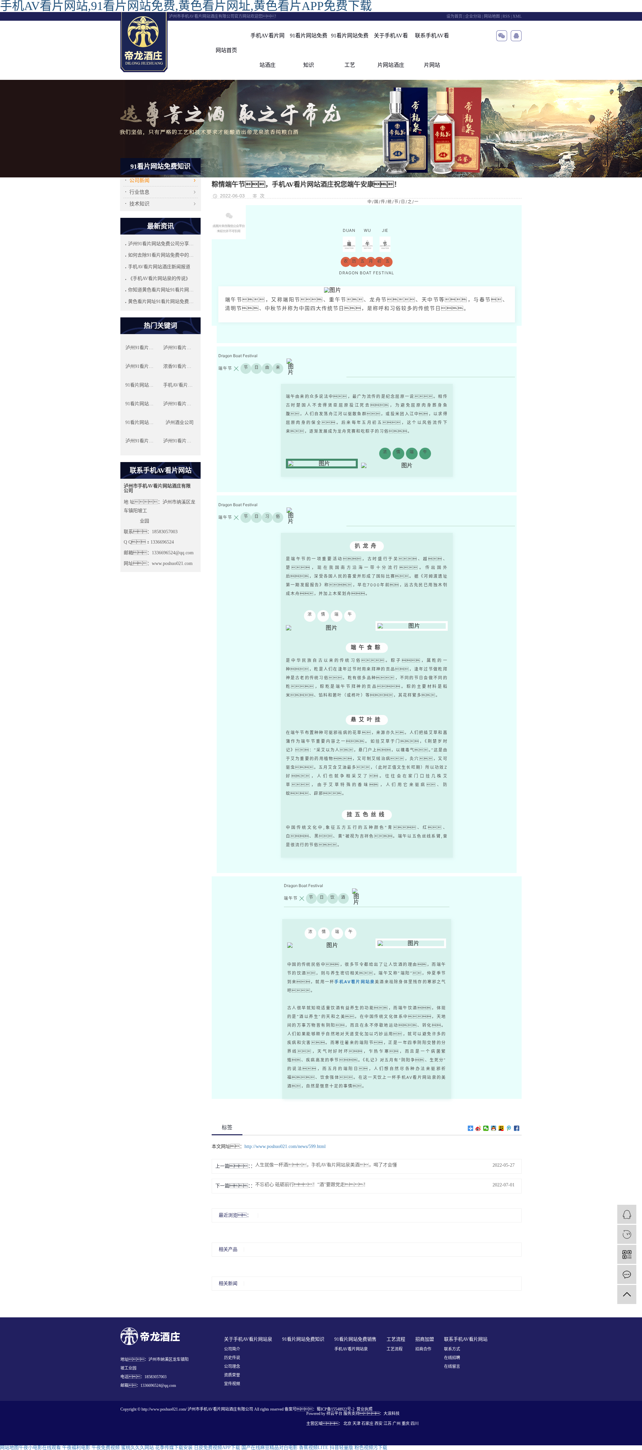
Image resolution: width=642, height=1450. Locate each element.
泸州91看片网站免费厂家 (141, 347)
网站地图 (492, 16)
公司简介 (232, 1349)
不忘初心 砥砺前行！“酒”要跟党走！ (311, 1184)
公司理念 (232, 1366)
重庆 (406, 1423)
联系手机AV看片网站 (432, 50)
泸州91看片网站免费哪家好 (179, 440)
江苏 (388, 1423)
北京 (347, 1423)
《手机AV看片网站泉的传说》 (159, 278)
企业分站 (473, 16)
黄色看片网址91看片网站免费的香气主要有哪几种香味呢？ (162, 301)
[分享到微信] (486, 1128)
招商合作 (423, 1349)
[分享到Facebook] (517, 1128)
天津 (356, 1423)
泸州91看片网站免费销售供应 (179, 347)
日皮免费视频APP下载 (217, 1447)
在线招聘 (452, 1357)
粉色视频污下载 (370, 1447)
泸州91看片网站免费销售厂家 (141, 366)
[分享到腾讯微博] (509, 1128)
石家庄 (367, 1423)
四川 (415, 1423)
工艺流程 (395, 1349)
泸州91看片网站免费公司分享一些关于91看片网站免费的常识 (162, 243)
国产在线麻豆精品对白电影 (269, 1447)
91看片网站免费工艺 (349, 50)
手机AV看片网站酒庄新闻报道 (159, 266)
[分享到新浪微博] (478, 1128)
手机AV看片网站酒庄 (267, 50)
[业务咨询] (626, 1214)
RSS (506, 16)
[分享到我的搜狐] (501, 1128)
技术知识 (139, 203)
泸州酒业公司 (180, 422)
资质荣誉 (232, 1375)
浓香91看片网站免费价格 (179, 366)
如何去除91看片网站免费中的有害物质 (162, 255)
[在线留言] (626, 1274)
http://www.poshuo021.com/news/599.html (285, 1146)
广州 (397, 1423)
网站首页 (226, 50)
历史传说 (232, 1357)
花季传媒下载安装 (174, 1447)
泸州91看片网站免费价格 (179, 403)
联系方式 (452, 1349)
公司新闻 (139, 180)
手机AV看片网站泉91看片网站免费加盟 (179, 385)
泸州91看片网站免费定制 (141, 440)
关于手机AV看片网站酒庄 (391, 50)
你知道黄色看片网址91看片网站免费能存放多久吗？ (162, 289)
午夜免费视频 (106, 1447)
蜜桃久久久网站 (137, 1447)
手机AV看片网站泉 (351, 1349)
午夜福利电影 (76, 1447)
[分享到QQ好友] (494, 1128)
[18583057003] (626, 1234)
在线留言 (452, 1366)
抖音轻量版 (341, 1447)
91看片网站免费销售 (141, 385)
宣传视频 (232, 1384)
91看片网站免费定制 (141, 422)
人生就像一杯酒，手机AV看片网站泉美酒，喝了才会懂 (326, 1165)
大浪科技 (392, 1413)
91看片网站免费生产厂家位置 (141, 403)
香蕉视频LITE (313, 1447)
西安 (378, 1423)
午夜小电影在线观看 (40, 1447)
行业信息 (139, 192)
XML (517, 16)
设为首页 (454, 16)
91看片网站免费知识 (308, 50)
